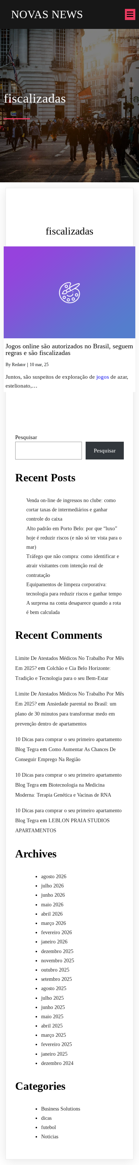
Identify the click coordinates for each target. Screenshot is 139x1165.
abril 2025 (52, 1026)
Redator (19, 364)
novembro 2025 (57, 960)
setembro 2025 (56, 979)
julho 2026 (52, 886)
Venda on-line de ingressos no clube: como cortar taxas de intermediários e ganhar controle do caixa (71, 510)
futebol (48, 1127)
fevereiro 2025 (56, 1044)
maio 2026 (52, 904)
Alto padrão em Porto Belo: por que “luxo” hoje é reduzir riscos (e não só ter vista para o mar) (74, 538)
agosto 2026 (53, 876)
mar (38, 364)
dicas (46, 1118)
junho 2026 (53, 895)
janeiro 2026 (54, 942)
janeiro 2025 (54, 1054)
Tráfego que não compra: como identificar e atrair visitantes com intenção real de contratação (72, 566)
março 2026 (53, 923)
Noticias (49, 1136)
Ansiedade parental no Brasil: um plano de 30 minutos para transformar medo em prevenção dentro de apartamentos (65, 714)
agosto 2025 (53, 988)
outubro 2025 (55, 970)
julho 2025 (52, 998)
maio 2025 (52, 1016)
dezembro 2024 (57, 1063)
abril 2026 (52, 914)
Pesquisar (26, 437)
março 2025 (53, 1035)
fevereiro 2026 (56, 932)
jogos (102, 377)
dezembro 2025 (57, 951)
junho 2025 (53, 1007)
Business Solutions (60, 1109)
